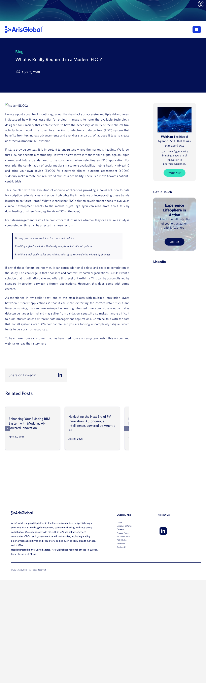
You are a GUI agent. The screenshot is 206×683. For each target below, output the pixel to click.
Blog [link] (19, 51)
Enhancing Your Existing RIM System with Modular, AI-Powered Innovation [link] (29, 423)
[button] (7, 428)
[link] (201, 4)
